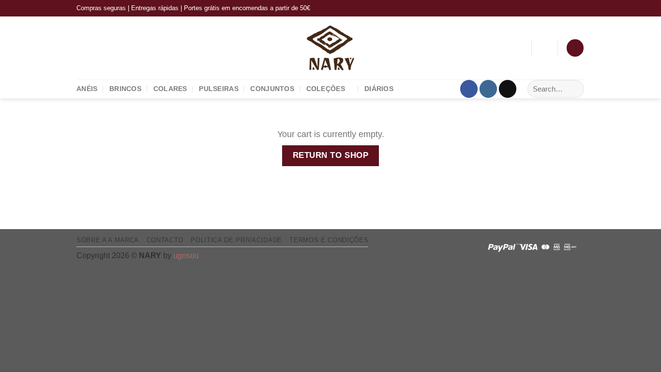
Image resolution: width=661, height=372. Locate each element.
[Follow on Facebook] (469, 89)
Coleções (325, 89)
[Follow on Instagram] (488, 89)
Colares (170, 89)
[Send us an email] (507, 89)
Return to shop (330, 155)
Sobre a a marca (107, 240)
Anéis (86, 89)
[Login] (544, 48)
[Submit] (574, 89)
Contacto (165, 240)
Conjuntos (272, 89)
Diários (378, 89)
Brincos (125, 89)
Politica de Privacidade (236, 240)
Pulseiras (219, 89)
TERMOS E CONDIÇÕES (328, 240)
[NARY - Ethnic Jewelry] (330, 47)
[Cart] (575, 48)
